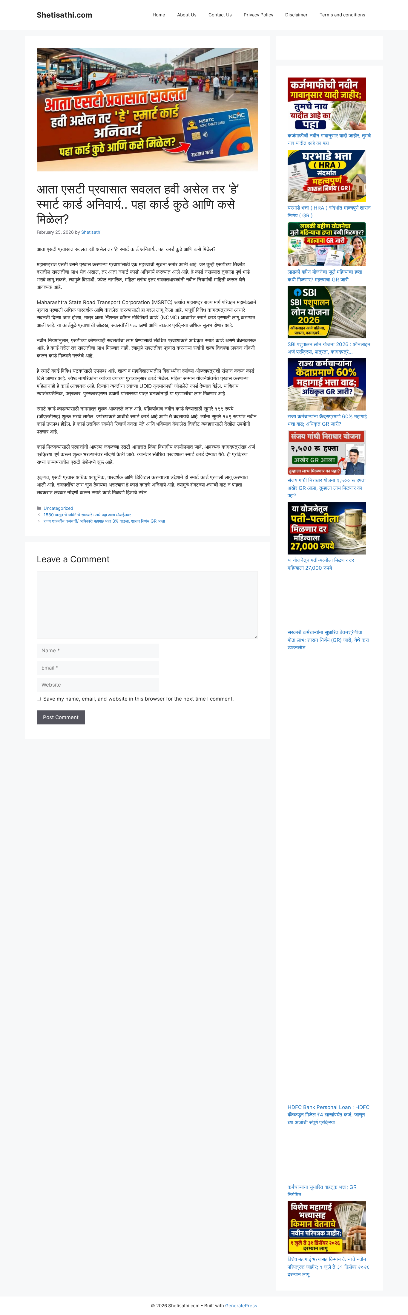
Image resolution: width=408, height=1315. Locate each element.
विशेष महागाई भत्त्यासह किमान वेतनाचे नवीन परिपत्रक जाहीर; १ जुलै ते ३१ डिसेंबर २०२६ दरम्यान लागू (329, 1266)
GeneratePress (241, 1305)
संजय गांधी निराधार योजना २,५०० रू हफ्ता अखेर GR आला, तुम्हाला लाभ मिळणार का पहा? (327, 487)
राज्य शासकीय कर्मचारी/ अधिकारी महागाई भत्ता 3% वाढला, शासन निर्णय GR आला (104, 520)
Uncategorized (58, 508)
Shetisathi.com (64, 14)
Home (159, 15)
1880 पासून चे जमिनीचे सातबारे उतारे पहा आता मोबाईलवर (87, 514)
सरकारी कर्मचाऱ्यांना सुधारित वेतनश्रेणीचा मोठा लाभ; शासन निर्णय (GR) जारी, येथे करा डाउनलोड (328, 639)
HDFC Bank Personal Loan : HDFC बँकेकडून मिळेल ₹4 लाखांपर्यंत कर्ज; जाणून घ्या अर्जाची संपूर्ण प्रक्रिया (328, 1114)
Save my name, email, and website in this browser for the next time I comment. (138, 699)
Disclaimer (296, 15)
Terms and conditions (342, 15)
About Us (187, 15)
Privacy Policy (258, 15)
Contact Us (220, 15)
